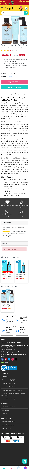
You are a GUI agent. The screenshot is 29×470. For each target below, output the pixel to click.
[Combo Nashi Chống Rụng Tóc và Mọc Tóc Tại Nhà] (14, 30)
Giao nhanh (5, 376)
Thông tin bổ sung (13, 94)
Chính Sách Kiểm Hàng (8, 399)
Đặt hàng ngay (16, 87)
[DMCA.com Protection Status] (5, 362)
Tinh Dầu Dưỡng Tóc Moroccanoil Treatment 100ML (7, 275)
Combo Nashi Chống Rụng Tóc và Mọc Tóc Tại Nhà (7, 305)
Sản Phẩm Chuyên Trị (8, 425)
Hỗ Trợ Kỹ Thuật (6, 428)
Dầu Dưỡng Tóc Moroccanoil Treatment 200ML (21, 275)
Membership (5, 410)
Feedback (4, 413)
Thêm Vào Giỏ (16, 82)
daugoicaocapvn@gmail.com (13, 352)
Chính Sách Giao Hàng (8, 383)
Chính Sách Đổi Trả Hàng (9, 387)
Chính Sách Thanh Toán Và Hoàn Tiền (12, 390)
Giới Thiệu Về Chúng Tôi (8, 407)
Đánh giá (23, 94)
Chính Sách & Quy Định (8, 380)
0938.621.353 (11, 349)
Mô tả (4, 94)
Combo (10, 76)
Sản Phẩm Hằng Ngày (8, 421)
